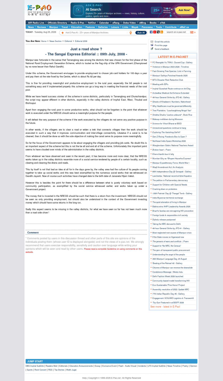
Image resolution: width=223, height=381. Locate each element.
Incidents (142, 365)
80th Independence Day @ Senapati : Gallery (171, 171)
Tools (159, 27)
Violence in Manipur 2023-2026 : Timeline (170, 66)
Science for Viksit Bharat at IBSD (167, 123)
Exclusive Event (109, 365)
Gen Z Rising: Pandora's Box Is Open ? (169, 136)
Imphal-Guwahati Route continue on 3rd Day (171, 88)
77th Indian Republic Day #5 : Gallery (168, 293)
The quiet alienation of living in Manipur (169, 202)
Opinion (193, 365)
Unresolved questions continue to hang (169, 127)
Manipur (53, 27)
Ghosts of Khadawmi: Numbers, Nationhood (171, 101)
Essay (97, 365)
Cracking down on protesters (164, 189)
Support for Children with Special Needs (169, 184)
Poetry (185, 365)
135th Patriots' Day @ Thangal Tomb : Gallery (172, 193)
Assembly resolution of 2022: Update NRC (170, 289)
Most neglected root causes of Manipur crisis (171, 232)
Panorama (147, 27)
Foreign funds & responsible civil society (170, 215)
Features (90, 27)
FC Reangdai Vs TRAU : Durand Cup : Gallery (172, 62)
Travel (64, 27)
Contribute (170, 27)
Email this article (162, 41)
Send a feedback (162, 48)
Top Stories (59, 369)
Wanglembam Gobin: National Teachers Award (172, 145)
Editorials (63, 365)
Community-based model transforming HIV (171, 280)
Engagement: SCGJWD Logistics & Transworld (173, 298)
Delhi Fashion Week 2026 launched (167, 276)
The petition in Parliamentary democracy (170, 180)
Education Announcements (81, 365)
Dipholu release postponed (163, 219)
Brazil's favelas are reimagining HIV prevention (172, 210)
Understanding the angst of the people (168, 254)
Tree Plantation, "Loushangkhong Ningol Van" (171, 110)
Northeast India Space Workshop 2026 (169, 141)
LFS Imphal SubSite (157, 365)
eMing (142, 22)
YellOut (92, 22)
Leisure (115, 27)
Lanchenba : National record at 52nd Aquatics (172, 175)
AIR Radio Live (36, 22)
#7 (166, 132)
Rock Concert (40, 369)
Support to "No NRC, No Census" (166, 245)
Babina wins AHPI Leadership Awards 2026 (171, 206)
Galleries (103, 27)
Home (43, 41)
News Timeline (173, 365)
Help (84, 377)
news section (55, 41)
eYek (162, 22)
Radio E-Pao (77, 22)
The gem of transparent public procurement (171, 250)
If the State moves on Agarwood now (168, 237)
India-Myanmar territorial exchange (167, 197)
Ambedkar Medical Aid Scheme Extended (170, 92)
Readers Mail (51, 365)
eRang (116, 22)
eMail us (184, 27)
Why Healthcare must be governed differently (171, 106)
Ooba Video (129, 22)
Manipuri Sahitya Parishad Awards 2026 (169, 75)
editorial (68, 41)
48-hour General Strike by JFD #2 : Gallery (171, 97)
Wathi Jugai (71, 369)
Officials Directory (57, 22)
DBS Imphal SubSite (35, 365)
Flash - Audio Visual (127, 365)
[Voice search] (130, 32)
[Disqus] (86, 300)
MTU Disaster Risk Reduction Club (167, 79)
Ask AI (141, 32)
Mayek (135, 27)
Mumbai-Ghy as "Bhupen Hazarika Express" (171, 158)
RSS (50, 369)
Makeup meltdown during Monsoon (167, 119)
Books (153, 22)
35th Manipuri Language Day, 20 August (169, 258)
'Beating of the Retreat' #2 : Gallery (167, 263)
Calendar (104, 22)
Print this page (161, 45)
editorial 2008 (81, 41)
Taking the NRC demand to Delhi (166, 223)
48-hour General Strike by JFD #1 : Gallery (171, 228)
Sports (30, 369)
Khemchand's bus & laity (163, 154)
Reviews (41, 27)
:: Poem (161, 149)
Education (76, 27)
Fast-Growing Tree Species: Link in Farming (171, 71)
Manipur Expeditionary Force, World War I (170, 162)
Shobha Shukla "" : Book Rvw (172, 114)
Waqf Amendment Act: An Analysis (167, 167)
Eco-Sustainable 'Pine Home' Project (168, 285)
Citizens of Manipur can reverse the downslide (172, 267)
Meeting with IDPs (160, 84)
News (31, 27)
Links (125, 27)
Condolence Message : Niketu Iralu (167, 271)
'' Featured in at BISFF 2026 (168, 302)
